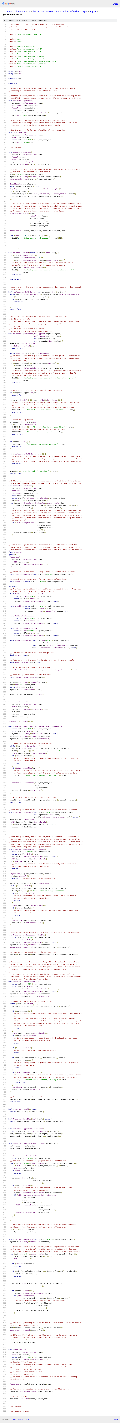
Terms (27, 1419)
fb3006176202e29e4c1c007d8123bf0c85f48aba (55, 11)
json (116, 1419)
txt (110, 1419)
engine (93, 11)
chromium (8, 11)
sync (85, 11)
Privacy (20, 1419)
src (28, 11)
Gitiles (14, 1419)
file (50, 20)
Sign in (115, 4)
